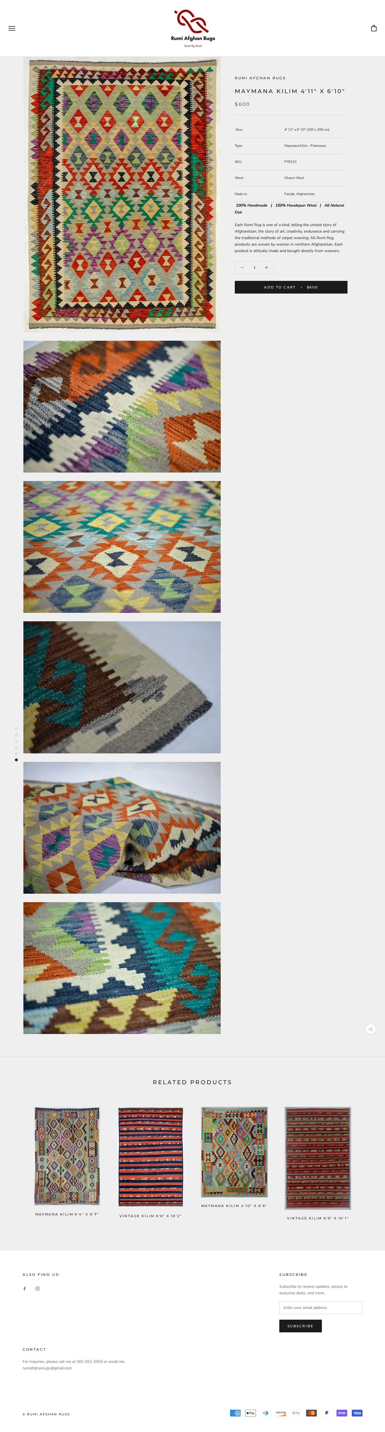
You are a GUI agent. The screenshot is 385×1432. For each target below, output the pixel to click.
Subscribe (300, 1326)
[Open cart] (374, 28)
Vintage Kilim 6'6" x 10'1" (318, 1218)
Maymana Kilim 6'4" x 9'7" (67, 1214)
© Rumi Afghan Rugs (46, 1414)
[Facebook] (24, 1288)
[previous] (17, 1161)
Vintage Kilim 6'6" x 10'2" (151, 1216)
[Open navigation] (11, 28)
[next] (367, 1161)
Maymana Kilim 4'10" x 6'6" (234, 1206)
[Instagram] (37, 1288)
